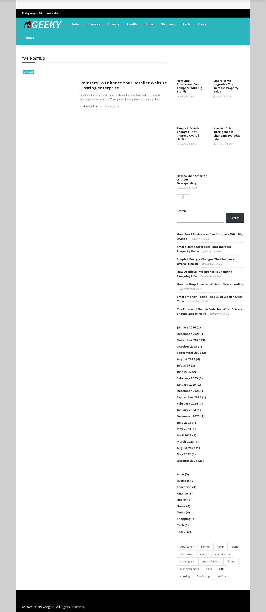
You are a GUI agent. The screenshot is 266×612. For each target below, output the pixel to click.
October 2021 (187, 461)
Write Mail (52, 13)
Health (132, 24)
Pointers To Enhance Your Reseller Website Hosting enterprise (123, 85)
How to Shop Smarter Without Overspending (210, 284)
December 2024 (188, 391)
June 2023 (184, 422)
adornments (222, 554)
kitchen (205, 546)
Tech (186, 24)
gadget (235, 546)
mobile (204, 554)
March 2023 (185, 441)
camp (220, 546)
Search (181, 211)
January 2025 (186, 384)
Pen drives (186, 554)
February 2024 (187, 403)
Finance (113, 24)
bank (209, 568)
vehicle (222, 576)
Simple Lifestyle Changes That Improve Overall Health (188, 133)
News (30, 38)
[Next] (186, 196)
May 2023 (184, 429)
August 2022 (186, 448)
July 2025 (183, 365)
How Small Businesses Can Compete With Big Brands (67, 4)
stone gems (187, 561)
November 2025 (188, 340)
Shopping (168, 24)
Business (93, 24)
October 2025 (187, 346)
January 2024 (186, 410)
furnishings (204, 576)
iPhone (231, 561)
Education (184, 487)
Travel (202, 24)
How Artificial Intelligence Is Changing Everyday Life (226, 133)
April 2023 (184, 435)
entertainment (211, 561)
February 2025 (187, 378)
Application (187, 546)
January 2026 (186, 327)
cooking (185, 576)
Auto (75, 24)
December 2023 (188, 416)
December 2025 (188, 334)
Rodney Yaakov (88, 106)
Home (148, 24)
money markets (189, 568)
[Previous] (180, 196)
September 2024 (189, 397)
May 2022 (184, 454)
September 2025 (189, 353)
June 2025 (184, 372)
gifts (222, 568)
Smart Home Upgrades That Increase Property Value (226, 86)
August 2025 (186, 359)
